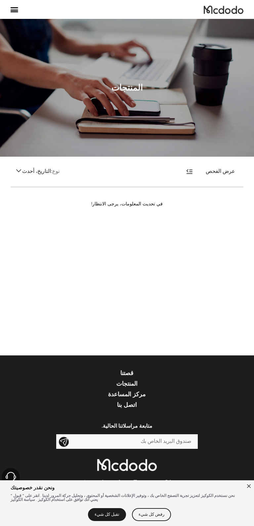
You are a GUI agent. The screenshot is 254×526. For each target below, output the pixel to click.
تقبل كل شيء (107, 514)
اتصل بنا (127, 404)
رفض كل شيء (151, 514)
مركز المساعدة (127, 394)
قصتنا (127, 373)
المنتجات (127, 383)
